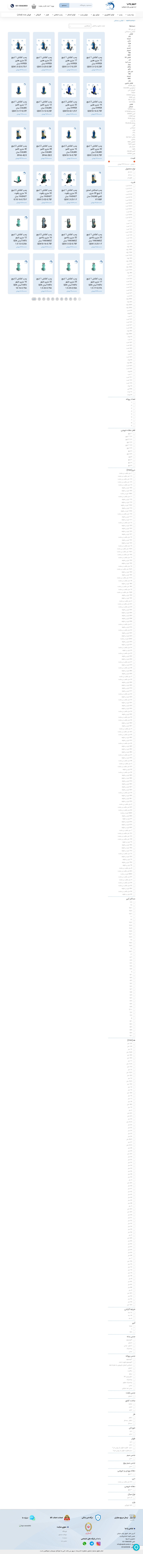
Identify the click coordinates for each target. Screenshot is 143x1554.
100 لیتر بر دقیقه (127, 488)
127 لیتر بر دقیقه (127, 534)
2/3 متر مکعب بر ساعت (125, 604)
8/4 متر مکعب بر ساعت (125, 871)
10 (131, 905)
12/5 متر (129, 1072)
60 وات (130, 371)
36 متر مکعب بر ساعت (125, 720)
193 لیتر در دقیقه (127, 598)
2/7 (131, 957)
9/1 (131, 1036)
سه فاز (130, 175)
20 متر (130, 1119)
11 (131, 916)
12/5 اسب (129, 255)
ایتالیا (130, 1404)
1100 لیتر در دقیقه (126, 505)
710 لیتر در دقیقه (127, 851)
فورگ (129, 43)
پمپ (120, 14)
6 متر (130, 1235)
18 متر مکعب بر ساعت (125, 581)
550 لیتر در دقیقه (127, 795)
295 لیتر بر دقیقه (127, 673)
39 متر (130, 1177)
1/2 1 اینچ (129, 436)
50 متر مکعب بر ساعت (125, 772)
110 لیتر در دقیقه (127, 502)
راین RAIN (132, 97)
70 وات (130, 386)
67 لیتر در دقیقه (127, 819)
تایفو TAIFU (131, 144)
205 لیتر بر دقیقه (127, 615)
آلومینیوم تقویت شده (125, 1362)
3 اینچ (130, 460)
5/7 (131, 989)
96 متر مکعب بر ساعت (125, 891)
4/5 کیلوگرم (128, 1505)
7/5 (131, 1015)
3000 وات (129, 334)
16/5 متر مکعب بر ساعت (124, 569)
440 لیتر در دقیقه (127, 746)
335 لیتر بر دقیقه (127, 705)
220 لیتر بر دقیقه (127, 633)
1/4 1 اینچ (129, 445)
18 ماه (130, 1315)
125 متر (129, 1305)
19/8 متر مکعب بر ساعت (124, 592)
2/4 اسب (129, 284)
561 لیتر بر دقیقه (127, 798)
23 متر (130, 1128)
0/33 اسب (129, 203)
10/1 (130, 908)
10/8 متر (129, 1052)
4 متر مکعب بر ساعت (125, 729)
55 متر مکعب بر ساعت (125, 793)
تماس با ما (64, 1541)
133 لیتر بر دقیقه (127, 540)
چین (130, 1410)
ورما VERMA (131, 109)
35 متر (130, 1168)
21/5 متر (129, 1122)
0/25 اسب (129, 200)
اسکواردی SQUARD (129, 88)
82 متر (130, 1284)
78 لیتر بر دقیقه (127, 865)
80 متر (130, 1281)
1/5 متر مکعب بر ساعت (125, 482)
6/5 (131, 1001)
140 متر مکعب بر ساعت (125, 554)
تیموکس (132, 128)
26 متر (130, 1136)
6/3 (131, 998)
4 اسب (130, 339)
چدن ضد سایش (127, 1388)
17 (131, 954)
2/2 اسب (129, 278)
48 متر (130, 1203)
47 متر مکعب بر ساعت (125, 755)
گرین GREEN (131, 114)
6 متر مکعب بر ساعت (125, 804)
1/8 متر (129, 1046)
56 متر (130, 1232)
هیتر (47, 14)
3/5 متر (129, 1154)
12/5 (130, 928)
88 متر (130, 1287)
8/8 (131, 1030)
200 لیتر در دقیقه (127, 613)
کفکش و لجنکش (130, 31)
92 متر (130, 1299)
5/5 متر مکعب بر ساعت (125, 766)
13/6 (130, 1326)
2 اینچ (130, 451)
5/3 (131, 986)
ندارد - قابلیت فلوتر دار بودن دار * (122, 1448)
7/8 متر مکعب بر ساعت (125, 839)
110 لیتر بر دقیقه (127, 499)
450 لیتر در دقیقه (127, 749)
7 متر (130, 1258)
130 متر (129, 1084)
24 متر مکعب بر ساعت (125, 647)
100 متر (129, 1055)
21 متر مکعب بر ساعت (125, 624)
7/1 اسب (129, 377)
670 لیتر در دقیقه (127, 822)
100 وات (129, 246)
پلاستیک (129, 1348)
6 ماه (130, 1318)
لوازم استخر (71, 14)
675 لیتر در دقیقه (127, 824)
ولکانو (129, 67)
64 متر (130, 1249)
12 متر (130, 1069)
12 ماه (130, 1312)
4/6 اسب (129, 348)
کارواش (38, 14)
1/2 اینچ (129, 442)
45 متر (130, 1200)
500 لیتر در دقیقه (127, 778)
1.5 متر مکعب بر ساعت (125, 476)
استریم (129, 48)
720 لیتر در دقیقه (127, 856)
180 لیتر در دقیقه (127, 583)
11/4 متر (129, 1064)
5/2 (131, 983)
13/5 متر (129, 1081)
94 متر (130, 1302)
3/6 (131, 966)
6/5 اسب (129, 365)
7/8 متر (129, 1261)
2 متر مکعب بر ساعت (125, 601)
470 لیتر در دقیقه (127, 758)
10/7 (130, 914)
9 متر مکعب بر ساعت (125, 880)
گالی (134, 125)
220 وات (129, 302)
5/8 (131, 992)
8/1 (131, 1021)
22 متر (130, 1125)
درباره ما (65, 1538)
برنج (130, 1374)
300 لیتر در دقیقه (127, 685)
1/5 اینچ (129, 448)
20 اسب (129, 296)
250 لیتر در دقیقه (127, 659)
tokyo (133, 92)
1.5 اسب (129, 223)
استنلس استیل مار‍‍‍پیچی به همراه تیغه (120, 1365)
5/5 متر (129, 1209)
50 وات (130, 360)
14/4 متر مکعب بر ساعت (124, 549)
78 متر (130, 1276)
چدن (130, 1351)
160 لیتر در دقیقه (127, 572)
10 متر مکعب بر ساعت (125, 485)
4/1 (131, 975)
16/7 (130, 951)
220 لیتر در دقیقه (127, 636)
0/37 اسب (129, 209)
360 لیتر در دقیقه (127, 723)
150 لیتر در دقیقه (127, 563)
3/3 (131, 963)
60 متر (130, 1241)
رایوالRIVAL (131, 118)
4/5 (131, 980)
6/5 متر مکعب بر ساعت (125, 807)
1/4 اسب (129, 235)
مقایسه (98, 35)
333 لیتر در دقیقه (127, 703)
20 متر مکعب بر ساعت (125, 607)
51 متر (130, 1218)
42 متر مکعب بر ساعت (125, 743)
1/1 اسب (129, 226)
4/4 (131, 977)
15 (131, 948)
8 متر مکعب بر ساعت (125, 868)
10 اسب (129, 244)
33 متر (130, 1162)
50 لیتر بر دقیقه (127, 769)
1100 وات (129, 252)
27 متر (130, 1142)
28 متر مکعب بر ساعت (125, 668)
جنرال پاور (132, 146)
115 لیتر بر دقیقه (127, 508)
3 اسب (130, 316)
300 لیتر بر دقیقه (127, 682)
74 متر (130, 1270)
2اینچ (130, 457)
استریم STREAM (130, 111)
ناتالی (129, 41)
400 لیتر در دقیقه (127, 737)
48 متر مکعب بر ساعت (125, 761)
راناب (133, 132)
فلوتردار (129, 178)
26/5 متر (129, 1139)
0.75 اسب (129, 197)
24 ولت (129, 395)
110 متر (129, 1067)
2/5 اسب (129, 287)
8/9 (131, 1033)
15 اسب (129, 264)
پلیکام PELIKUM (130, 123)
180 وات (129, 273)
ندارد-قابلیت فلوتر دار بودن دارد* (122, 1450)
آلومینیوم (129, 1340)
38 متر (130, 1174)
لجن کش (130, 71)
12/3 (130, 922)
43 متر (130, 1194)
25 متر (130, 1133)
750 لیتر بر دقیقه (127, 862)
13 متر (130, 1078)
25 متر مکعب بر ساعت (125, 653)
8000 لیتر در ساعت (126, 874)
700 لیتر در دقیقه (127, 848)
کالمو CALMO (131, 151)
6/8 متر (129, 1238)
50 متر (130, 1215)
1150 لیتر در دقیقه (126, 511)
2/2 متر (129, 1113)
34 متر (130, 1165)
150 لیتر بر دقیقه (127, 560)
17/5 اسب (129, 270)
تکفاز (130, 1417)
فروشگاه (64, 1532)
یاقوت (133, 149)
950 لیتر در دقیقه (127, 888)
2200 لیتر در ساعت (126, 639)
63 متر (130, 1247)
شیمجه (129, 39)
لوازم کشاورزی (109, 14)
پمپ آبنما (128, 62)
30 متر (130, 1157)
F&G (129, 53)
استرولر (129, 50)
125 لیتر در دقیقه (127, 531)
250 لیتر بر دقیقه (127, 656)
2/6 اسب (129, 290)
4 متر (130, 1180)
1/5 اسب (129, 238)
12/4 (130, 925)
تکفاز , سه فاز (128, 1420)
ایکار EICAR (131, 85)
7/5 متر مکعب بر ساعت (125, 836)
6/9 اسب (129, 368)
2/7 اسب (129, 293)
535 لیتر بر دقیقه (127, 790)
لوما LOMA (132, 116)
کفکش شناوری (129, 83)
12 (131, 919)
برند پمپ (130, 14)
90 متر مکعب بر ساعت (125, 883)
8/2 (131, 1024)
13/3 (130, 937)
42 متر (130, 1191)
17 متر (130, 1098)
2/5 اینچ (129, 454)
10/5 (130, 911)
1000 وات (129, 249)
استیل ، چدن (128, 1346)
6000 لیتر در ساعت (126, 813)
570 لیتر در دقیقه (127, 801)
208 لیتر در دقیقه (127, 621)
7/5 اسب (129, 380)
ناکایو (129, 69)
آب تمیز (129, 1497)
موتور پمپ (84, 14)
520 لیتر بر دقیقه (127, 784)
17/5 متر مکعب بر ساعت (124, 578)
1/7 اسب (129, 241)
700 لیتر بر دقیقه (127, 845)
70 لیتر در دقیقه (127, 842)
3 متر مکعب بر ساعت (125, 676)
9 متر (130, 1290)
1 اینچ (130, 433)
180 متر (129, 1104)
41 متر (130, 1188)
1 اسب (130, 220)
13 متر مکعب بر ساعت (125, 537)
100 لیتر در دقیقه (127, 491)
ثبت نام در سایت (44, 6)
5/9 (131, 995)
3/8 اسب (129, 328)
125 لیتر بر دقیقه (127, 528)
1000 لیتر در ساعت (126, 493)
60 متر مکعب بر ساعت (125, 810)
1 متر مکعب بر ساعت (125, 473)
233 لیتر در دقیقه (127, 644)
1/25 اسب (129, 232)
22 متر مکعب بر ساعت (125, 630)
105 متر (129, 1058)
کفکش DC (128, 57)
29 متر (130, 1151)
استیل (130, 1343)
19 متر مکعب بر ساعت (125, 589)
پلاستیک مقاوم (127, 1382)
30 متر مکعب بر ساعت (125, 679)
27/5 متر (129, 1145)
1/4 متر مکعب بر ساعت (125, 479)
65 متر (130, 1252)
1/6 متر (129, 1043)
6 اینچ (130, 465)
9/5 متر (129, 1293)
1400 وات (129, 261)
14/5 (130, 946)
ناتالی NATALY (130, 137)
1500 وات (129, 267)
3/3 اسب (129, 319)
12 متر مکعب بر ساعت (125, 522)
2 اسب (130, 275)
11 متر (130, 1061)
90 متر (130, 1296)
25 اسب (129, 310)
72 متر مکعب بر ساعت (125, 853)
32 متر (130, 1159)
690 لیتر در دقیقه (127, 827)
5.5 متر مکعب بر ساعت (125, 1482)
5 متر (130, 1206)
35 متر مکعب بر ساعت (125, 717)
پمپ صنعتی (58, 14)
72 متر (130, 1267)
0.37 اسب (129, 188)
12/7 (130, 934)
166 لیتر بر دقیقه (127, 575)
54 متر (130, 1226)
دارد (131, 1431)
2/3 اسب (129, 281)
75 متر (130, 1273)
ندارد (130, 1434)
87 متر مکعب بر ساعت (125, 877)
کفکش (131, 34)
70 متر (130, 1264)
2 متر (130, 1110)
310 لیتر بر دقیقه (127, 688)
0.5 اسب (129, 191)
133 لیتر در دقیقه (127, 543)
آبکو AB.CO (131, 99)
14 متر (130, 1087)
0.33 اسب (129, 185)
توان (133, 130)
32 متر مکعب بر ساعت (125, 694)
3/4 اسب (129, 322)
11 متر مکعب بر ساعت (125, 496)
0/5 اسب (129, 212)
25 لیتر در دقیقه (127, 650)
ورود (52, 6)
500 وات (129, 363)
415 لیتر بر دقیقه (127, 740)
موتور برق (96, 14)
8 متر (130, 1279)
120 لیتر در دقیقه (127, 525)
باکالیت (130, 1371)
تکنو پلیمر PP (128, 1377)
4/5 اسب (129, 345)
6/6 (131, 1004)
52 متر (130, 1220)
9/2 (131, 1332)
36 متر (130, 1171)
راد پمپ (132, 121)
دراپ (129, 46)
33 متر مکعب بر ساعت (125, 700)
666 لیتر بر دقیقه (127, 816)
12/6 (130, 931)
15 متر (130, 1090)
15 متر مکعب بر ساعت (125, 557)
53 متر (130, 1223)
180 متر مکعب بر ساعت (125, 586)
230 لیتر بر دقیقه (127, 642)
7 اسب (130, 374)
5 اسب (130, 354)
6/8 (131, 1006)
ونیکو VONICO (130, 95)
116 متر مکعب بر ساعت (125, 514)
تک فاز (130, 172)
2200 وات (129, 305)
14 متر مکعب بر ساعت (125, 546)
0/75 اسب (129, 217)
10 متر (130, 1049)
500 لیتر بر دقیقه (127, 775)
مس (130, 1458)
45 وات (130, 351)
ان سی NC (132, 29)
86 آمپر (129, 389)
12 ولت (129, 392)
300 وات (129, 331)
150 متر (129, 1093)
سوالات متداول (63, 1535)
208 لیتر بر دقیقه (127, 618)
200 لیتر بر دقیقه (127, 610)
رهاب (133, 135)
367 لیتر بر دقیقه (127, 726)
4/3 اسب (129, 342)
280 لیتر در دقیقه (127, 671)
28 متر (130, 1148)
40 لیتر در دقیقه (127, 894)
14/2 (130, 943)
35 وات (130, 336)
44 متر (130, 1197)
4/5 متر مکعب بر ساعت (125, 732)
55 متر (130, 1229)
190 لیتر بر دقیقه (127, 595)
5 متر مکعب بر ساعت (125, 763)
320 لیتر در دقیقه (127, 697)
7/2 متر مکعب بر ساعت (125, 833)
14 (131, 940)
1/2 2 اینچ (129, 439)
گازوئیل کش (131, 90)
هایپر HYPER (131, 153)
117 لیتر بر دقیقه (127, 517)
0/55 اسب (129, 215)
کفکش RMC (131, 142)
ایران (130, 1407)
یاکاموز (133, 139)
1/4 (131, 902)
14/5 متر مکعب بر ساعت (124, 552)
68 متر (130, 1255)
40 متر (130, 1186)
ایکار (129, 36)
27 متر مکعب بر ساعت (125, 662)
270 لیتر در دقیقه (127, 665)
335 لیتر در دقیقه (127, 708)
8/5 (131, 1027)
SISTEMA (132, 102)
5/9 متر (129, 1212)
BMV (129, 55)
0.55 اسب (129, 194)
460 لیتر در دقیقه (127, 752)
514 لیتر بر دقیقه (127, 781)
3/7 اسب (129, 325)
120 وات (129, 258)
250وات (129, 313)
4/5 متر (129, 1183)
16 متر (130, 1096)
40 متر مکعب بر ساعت (125, 734)
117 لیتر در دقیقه (127, 520)
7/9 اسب (129, 383)
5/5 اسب (129, 357)
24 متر (130, 1130)
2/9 (131, 960)
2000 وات (129, 299)
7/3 (131, 1012)
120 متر (129, 1075)
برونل (129, 64)
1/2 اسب (129, 229)
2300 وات (129, 307)
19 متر (130, 1107)
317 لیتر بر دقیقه (127, 691)
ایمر (130, 60)
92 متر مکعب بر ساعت (125, 885)
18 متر (130, 1101)
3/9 (131, 969)
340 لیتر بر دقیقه (127, 714)
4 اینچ (130, 462)
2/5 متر (129, 1116)
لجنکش (131, 107)
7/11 (130, 1009)
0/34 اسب (129, 206)
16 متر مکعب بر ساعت (125, 566)
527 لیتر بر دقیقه (127, 787)
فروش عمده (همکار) (24, 14)
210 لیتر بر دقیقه (127, 627)
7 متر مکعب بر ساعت (125, 830)
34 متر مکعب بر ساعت (125, 711)
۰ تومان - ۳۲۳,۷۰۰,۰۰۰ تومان (126, 164)
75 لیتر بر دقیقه (127, 859)
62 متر (130, 1244)
